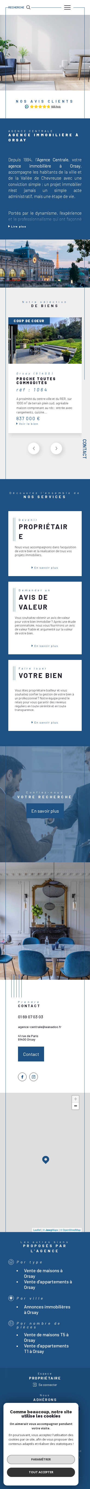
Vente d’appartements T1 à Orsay (46, 1348)
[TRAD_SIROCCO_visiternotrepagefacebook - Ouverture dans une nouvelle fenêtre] (22, 1077)
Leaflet (37, 1230)
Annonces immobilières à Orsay (47, 1309)
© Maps (50, 1230)
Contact (84, 449)
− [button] (75, 1106)
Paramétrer (41, 1459)
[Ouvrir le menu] (67, 7)
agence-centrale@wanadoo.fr (39, 1027)
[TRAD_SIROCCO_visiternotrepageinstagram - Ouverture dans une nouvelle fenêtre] (33, 1077)
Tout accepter (41, 1472)
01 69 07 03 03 (30, 1016)
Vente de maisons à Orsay (43, 1273)
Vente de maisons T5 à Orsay (46, 1337)
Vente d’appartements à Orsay (48, 1284)
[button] (56, 448)
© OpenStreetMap (70, 1230)
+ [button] (75, 1099)
